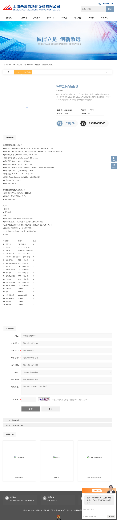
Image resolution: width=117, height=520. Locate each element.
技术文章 (64, 18)
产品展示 (36, 18)
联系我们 (104, 18)
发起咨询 (111, 516)
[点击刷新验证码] (44, 399)
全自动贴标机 (28, 65)
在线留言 (91, 18)
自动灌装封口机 (17, 425)
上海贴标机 (16, 420)
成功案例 (77, 18)
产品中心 (19, 65)
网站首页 (9, 18)
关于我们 (23, 18)
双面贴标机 (37, 65)
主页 (14, 65)
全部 (17, 72)
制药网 (76, 510)
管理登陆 (81, 510)
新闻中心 (50, 18)
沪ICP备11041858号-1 (59, 510)
